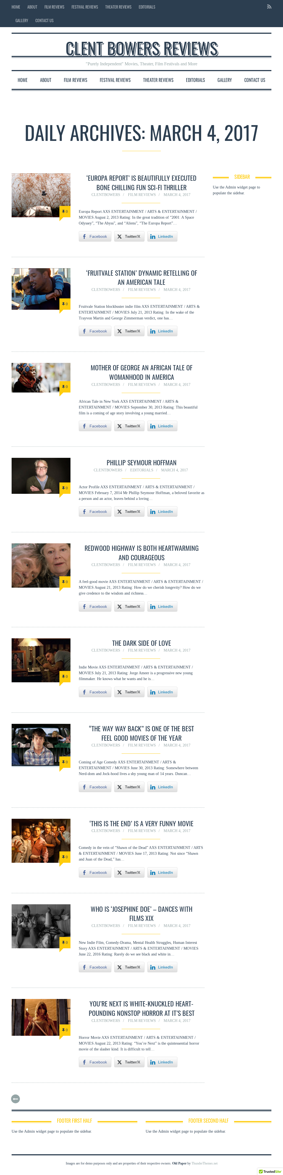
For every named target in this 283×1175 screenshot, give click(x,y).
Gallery (21, 20)
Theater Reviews (118, 7)
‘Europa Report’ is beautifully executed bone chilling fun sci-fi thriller (141, 182)
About (32, 7)
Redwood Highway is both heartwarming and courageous (142, 552)
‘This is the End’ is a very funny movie (141, 823)
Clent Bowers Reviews (141, 47)
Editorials (147, 7)
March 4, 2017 (177, 195)
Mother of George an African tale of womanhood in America (141, 372)
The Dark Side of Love (141, 643)
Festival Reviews (85, 7)
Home (16, 7)
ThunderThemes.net (205, 1163)
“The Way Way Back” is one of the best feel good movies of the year (141, 733)
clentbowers (105, 195)
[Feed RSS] (267, 7)
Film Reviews (54, 7)
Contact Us (44, 20)
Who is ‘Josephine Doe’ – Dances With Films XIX (141, 913)
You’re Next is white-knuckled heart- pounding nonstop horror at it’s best (142, 1008)
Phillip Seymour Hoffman (142, 462)
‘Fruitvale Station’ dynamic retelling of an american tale (141, 277)
